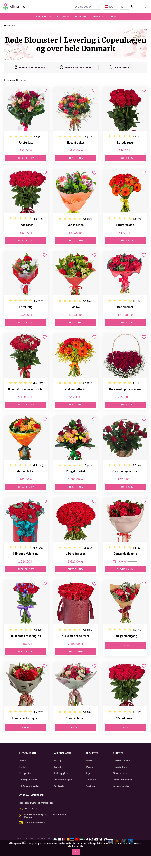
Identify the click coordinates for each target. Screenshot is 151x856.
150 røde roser (75, 553)
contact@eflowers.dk (35, 822)
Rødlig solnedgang (125, 636)
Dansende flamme (125, 553)
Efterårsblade (125, 224)
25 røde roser (125, 718)
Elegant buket (75, 142)
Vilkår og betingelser (29, 785)
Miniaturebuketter (122, 779)
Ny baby (58, 766)
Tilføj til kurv (26, 158)
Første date (25, 142)
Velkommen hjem (63, 779)
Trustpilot (35, 802)
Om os (22, 760)
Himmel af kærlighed (25, 718)
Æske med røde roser (75, 636)
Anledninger (43, 16)
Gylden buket (26, 471)
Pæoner (90, 766)
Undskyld (59, 785)
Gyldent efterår (75, 389)
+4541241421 (32, 808)
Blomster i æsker (121, 760)
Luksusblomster (121, 785)
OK (75, 852)
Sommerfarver (75, 718)
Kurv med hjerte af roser (125, 389)
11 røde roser (125, 142)
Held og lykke (61, 773)
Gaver (112, 16)
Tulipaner (91, 779)
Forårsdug (25, 307)
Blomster (63, 16)
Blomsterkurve (120, 766)
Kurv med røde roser (125, 471)
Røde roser (26, 224)
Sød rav (75, 307)
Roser (89, 760)
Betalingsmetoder (28, 779)
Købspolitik (25, 773)
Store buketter (120, 773)
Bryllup (58, 760)
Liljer (88, 773)
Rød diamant (125, 307)
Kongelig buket (75, 471)
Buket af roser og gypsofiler (26, 389)
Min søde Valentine (25, 553)
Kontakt (23, 766)
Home (7, 25)
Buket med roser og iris (26, 636)
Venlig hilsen (75, 224)
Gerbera (90, 785)
